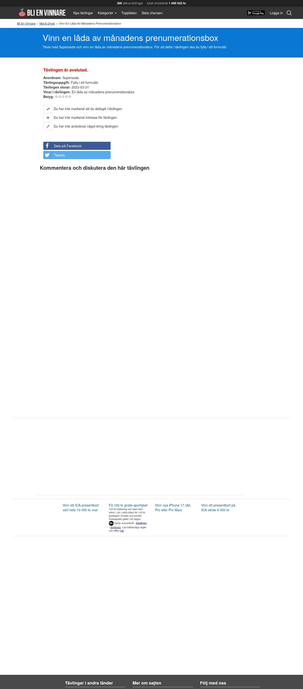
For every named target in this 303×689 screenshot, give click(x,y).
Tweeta (59, 155)
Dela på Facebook (67, 145)
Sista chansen (152, 12)
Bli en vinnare (42, 12)
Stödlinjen (141, 523)
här (122, 530)
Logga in (276, 12)
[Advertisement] (131, 458)
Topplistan (129, 12)
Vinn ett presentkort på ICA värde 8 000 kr (218, 507)
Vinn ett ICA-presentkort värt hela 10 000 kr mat (81, 507)
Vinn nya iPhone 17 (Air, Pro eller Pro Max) (173, 507)
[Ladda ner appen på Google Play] (255, 13)
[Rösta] (56, 96)
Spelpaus (115, 527)
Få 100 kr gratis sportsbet (128, 505)
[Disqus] (151, 232)
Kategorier (106, 12)
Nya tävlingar (83, 12)
